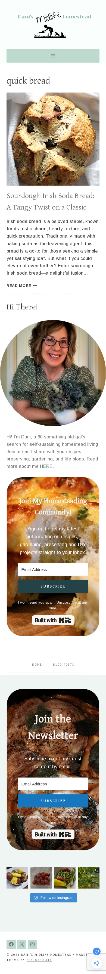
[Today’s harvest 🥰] (65, 878)
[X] (21, 944)
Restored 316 (39, 960)
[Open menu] (53, 55)
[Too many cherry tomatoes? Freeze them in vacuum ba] (41, 878)
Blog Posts (63, 664)
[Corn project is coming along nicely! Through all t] (88, 878)
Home (37, 664)
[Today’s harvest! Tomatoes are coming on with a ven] (17, 878)
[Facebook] (11, 944)
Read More (22, 286)
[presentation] (53, 139)
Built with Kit (53, 620)
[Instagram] (32, 944)
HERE (46, 466)
